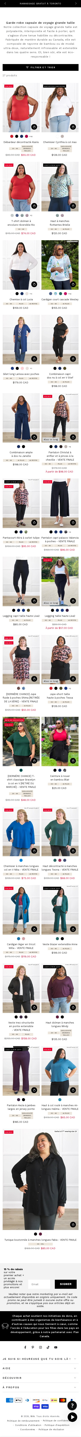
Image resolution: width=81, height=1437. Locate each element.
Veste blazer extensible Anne (60, 944)
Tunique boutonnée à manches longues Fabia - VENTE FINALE (40, 1239)
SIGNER (66, 1284)
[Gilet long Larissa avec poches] (21, 339)
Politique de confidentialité (58, 1420)
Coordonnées (27, 1429)
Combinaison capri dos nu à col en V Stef (60, 376)
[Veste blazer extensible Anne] (60, 910)
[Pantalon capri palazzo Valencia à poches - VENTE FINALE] (60, 503)
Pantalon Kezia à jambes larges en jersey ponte (21, 1107)
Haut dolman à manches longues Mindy (60, 1024)
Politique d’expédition (57, 1425)
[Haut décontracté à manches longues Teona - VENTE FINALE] (60, 831)
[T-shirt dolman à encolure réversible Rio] (21, 186)
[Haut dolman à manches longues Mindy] (60, 988)
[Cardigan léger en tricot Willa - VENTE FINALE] (21, 910)
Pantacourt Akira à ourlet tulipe (21, 537)
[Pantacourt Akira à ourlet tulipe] (21, 503)
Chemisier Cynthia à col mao (60, 142)
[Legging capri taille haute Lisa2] (21, 581)
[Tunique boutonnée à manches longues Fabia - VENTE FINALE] (41, 1179)
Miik (33, 1416)
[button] (72, 1405)
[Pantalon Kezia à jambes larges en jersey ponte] (21, 1071)
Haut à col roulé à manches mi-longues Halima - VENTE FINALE (60, 1107)
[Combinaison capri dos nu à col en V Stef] (60, 339)
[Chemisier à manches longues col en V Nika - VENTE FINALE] (21, 831)
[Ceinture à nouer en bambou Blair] (60, 741)
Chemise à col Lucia (21, 299)
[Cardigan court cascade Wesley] (60, 265)
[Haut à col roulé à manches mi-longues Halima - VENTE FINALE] (60, 1071)
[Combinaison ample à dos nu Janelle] (21, 418)
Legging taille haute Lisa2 (60, 616)
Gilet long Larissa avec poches (21, 374)
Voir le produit (34, 127)
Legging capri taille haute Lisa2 (21, 616)
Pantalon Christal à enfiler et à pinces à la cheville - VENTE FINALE (60, 456)
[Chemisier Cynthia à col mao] (60, 107)
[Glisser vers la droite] (76, 3)
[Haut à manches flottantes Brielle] (60, 186)
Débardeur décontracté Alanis (21, 142)
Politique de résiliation (51, 1429)
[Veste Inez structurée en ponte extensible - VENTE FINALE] (21, 988)
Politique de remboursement (23, 1421)
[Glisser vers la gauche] (5, 3)
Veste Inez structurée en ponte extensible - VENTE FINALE (21, 1026)
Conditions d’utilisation (28, 1425)
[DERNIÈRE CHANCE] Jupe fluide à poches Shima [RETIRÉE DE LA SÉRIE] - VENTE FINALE (21, 698)
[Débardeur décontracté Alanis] (21, 107)
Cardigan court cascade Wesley (60, 299)
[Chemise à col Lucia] (21, 265)
